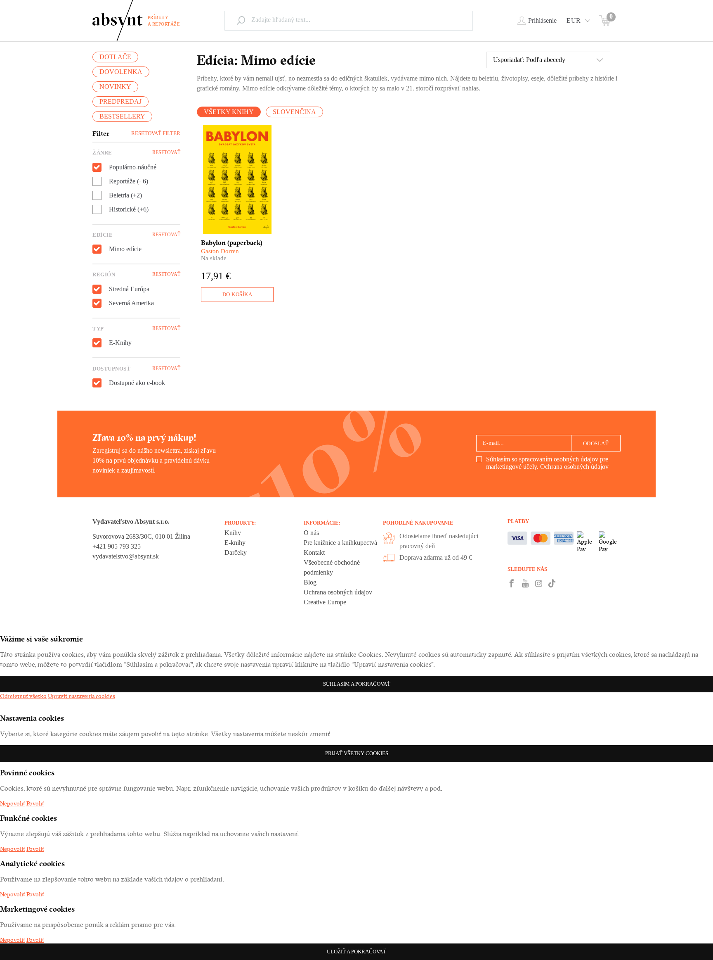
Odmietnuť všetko (23, 696)
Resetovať (166, 152)
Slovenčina (294, 111)
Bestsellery (122, 116)
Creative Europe (325, 602)
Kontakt (314, 552)
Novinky (115, 86)
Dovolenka (120, 71)
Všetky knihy (229, 111)
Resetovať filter (155, 133)
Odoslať (596, 443)
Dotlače (115, 56)
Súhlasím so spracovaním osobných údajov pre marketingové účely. (547, 463)
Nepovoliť (12, 803)
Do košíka (237, 294)
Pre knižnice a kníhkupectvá (340, 542)
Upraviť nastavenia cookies (81, 696)
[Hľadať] (241, 20)
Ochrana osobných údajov (574, 466)
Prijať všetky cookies (356, 753)
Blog (310, 582)
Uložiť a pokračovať (356, 951)
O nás (311, 532)
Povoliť (35, 803)
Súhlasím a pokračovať (356, 684)
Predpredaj (120, 101)
